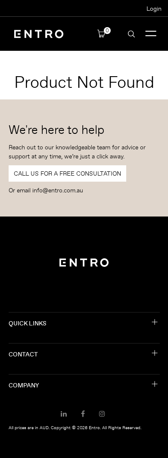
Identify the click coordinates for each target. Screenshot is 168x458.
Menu (151, 33)
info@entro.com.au (57, 190)
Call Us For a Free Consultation (67, 173)
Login (154, 8)
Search (131, 34)
